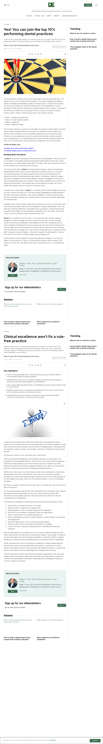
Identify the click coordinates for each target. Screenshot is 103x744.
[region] (51, 740)
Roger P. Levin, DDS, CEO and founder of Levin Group (21, 45)
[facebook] (29, 54)
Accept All (95, 740)
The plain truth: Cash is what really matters (18, 148)
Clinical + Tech (40, 15)
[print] (65, 54)
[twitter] (35, 54)
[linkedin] (32, 54)
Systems (6, 24)
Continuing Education (69, 15)
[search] (8, 5)
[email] (41, 54)
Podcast (57, 15)
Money (49, 15)
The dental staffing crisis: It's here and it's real (20, 150)
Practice (29, 15)
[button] (5, 5)
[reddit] (38, 54)
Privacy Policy (52, 740)
